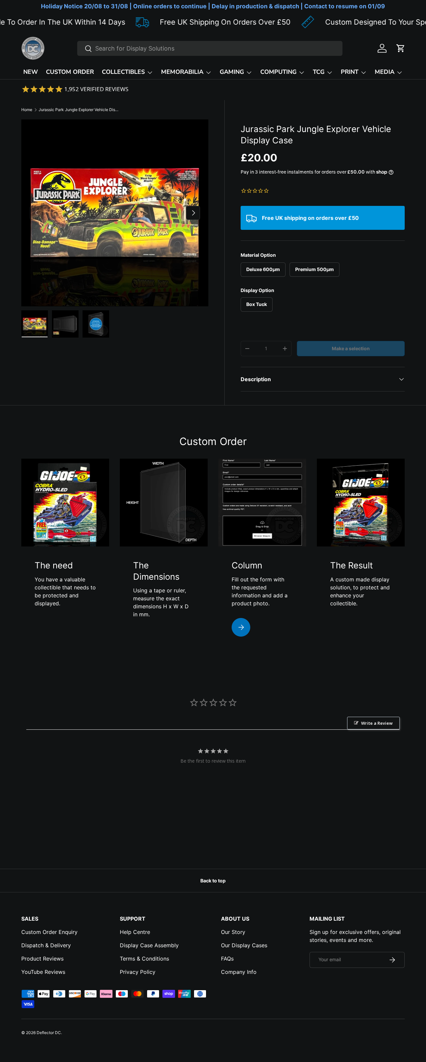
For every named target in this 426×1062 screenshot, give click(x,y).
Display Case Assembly (149, 945)
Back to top (213, 880)
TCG (318, 72)
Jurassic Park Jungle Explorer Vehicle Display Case (78, 109)
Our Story (233, 932)
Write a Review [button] (377, 723)
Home (26, 109)
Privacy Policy (137, 972)
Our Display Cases (244, 945)
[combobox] (209, 48)
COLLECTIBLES (123, 72)
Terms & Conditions (144, 958)
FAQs (227, 958)
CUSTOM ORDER (70, 72)
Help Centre (135, 932)
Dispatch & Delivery (46, 945)
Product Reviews (42, 958)
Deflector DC (49, 1032)
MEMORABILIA (182, 72)
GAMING (232, 72)
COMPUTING (278, 72)
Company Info (239, 972)
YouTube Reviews (43, 972)
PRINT (349, 72)
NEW (30, 72)
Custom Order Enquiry (49, 932)
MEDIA (384, 72)
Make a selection (351, 348)
